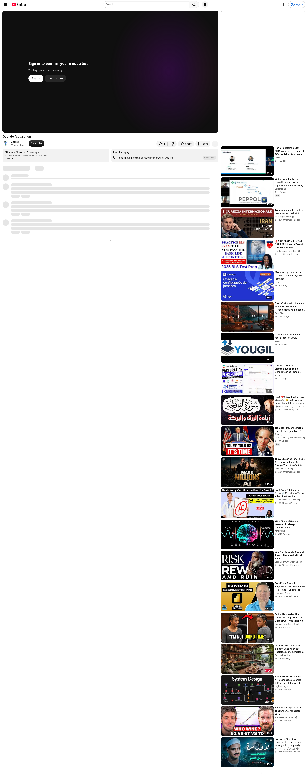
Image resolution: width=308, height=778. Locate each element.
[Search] (194, 4)
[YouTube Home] (19, 4)
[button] (164, 155)
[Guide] (6, 4)
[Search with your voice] (205, 4)
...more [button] (9, 158)
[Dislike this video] (172, 144)
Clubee (15, 141)
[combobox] (147, 4)
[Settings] (284, 4)
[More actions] (215, 144)
